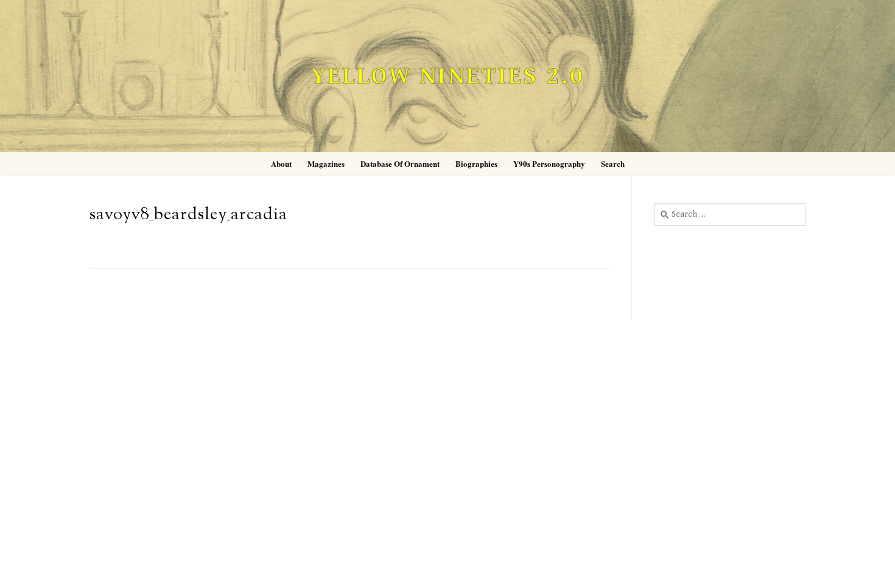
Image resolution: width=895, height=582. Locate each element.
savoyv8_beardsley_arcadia (188, 215)
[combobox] (730, 214)
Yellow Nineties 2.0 (447, 76)
